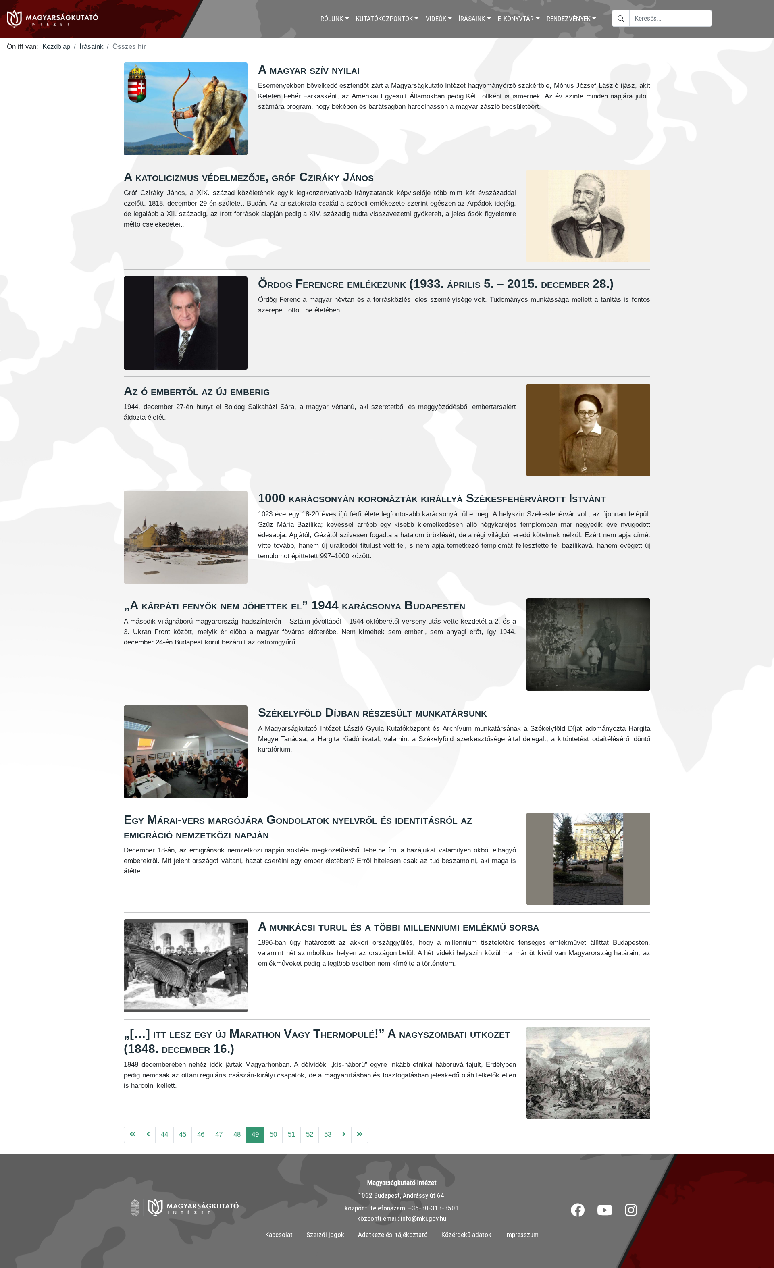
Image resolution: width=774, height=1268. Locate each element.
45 (182, 1134)
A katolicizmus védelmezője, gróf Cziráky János (249, 176)
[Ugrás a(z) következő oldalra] (344, 1135)
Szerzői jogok (325, 1235)
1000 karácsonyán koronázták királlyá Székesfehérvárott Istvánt (432, 498)
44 (164, 1134)
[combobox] (670, 18)
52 (309, 1134)
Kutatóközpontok (384, 19)
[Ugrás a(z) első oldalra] (132, 1135)
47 (219, 1134)
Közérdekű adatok (466, 1235)
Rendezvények (569, 19)
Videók (436, 19)
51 (291, 1134)
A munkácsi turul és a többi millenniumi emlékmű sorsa (398, 926)
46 (200, 1134)
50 (273, 1134)
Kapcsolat (279, 1235)
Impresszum (522, 1235)
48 (237, 1134)
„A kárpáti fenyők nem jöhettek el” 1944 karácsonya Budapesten (294, 605)
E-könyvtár (516, 19)
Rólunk (331, 19)
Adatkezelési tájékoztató (393, 1235)
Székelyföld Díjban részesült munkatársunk (372, 712)
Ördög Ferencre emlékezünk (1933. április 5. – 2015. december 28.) (436, 283)
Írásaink (472, 19)
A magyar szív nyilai (309, 69)
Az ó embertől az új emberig (197, 390)
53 (327, 1134)
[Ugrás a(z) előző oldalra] (148, 1135)
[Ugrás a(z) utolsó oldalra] (359, 1135)
